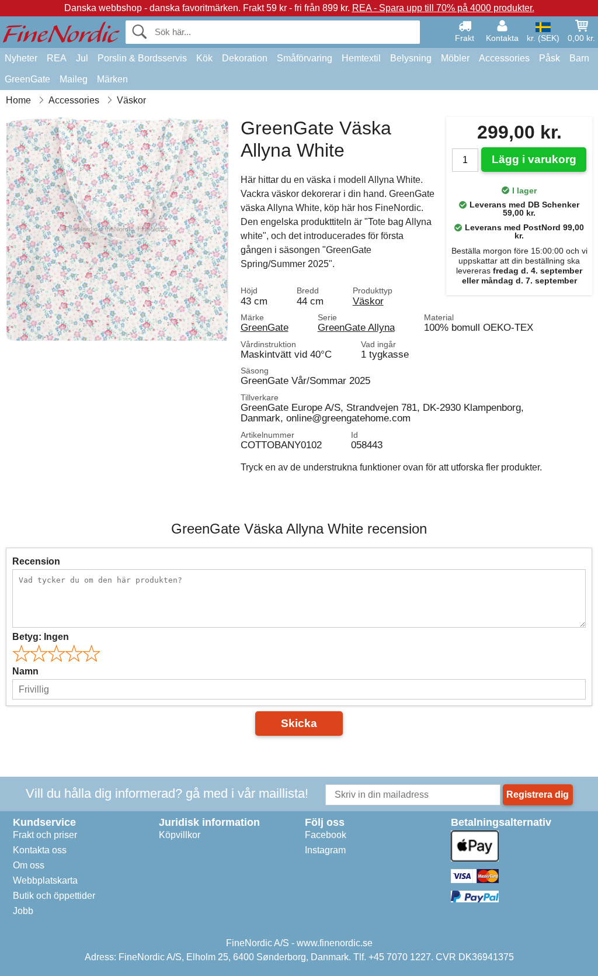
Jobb (23, 911)
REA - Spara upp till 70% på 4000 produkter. (443, 8)
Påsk (549, 58)
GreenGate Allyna (356, 327)
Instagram (325, 850)
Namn (25, 671)
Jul (82, 58)
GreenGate (27, 79)
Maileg (74, 79)
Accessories (504, 58)
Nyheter (21, 58)
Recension (36, 561)
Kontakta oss (40, 850)
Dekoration (244, 58)
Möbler (455, 58)
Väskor (368, 301)
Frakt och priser (45, 835)
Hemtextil (361, 58)
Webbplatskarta (45, 880)
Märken (112, 79)
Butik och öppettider (54, 896)
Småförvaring (304, 58)
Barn (579, 58)
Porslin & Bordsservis (142, 58)
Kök (204, 58)
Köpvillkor (179, 835)
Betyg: (40, 637)
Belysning (411, 58)
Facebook (325, 835)
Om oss (28, 865)
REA (57, 58)
